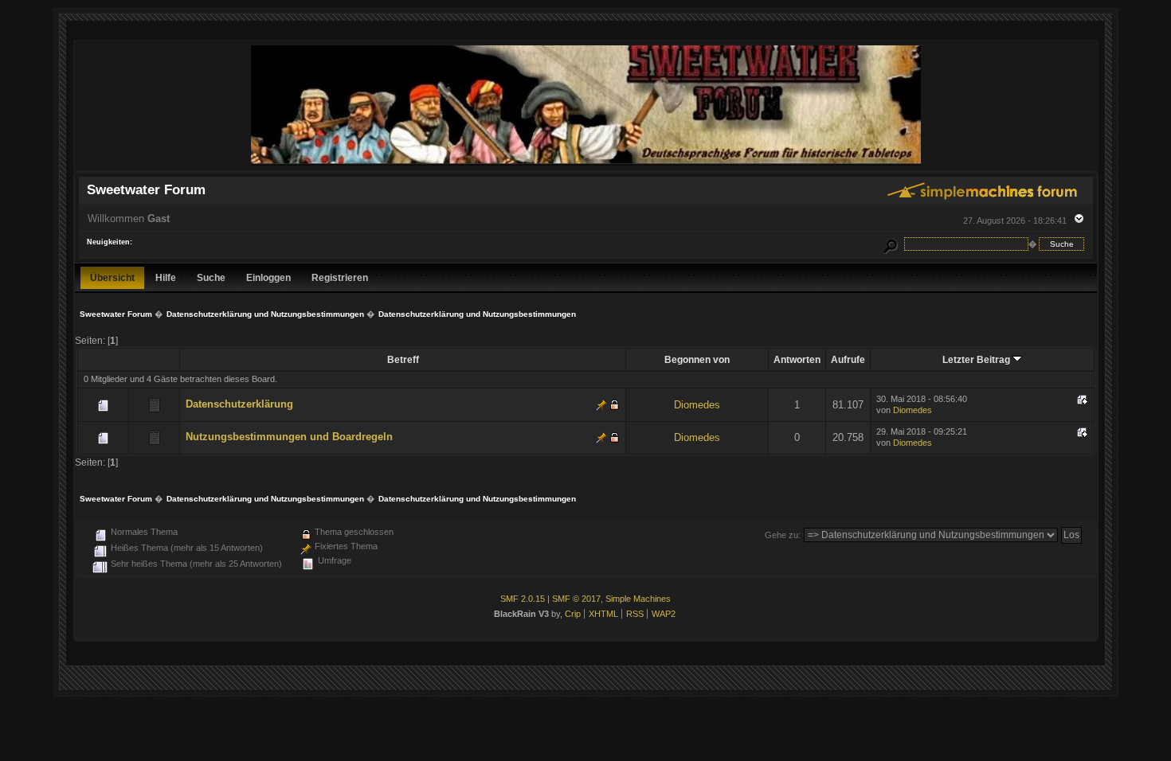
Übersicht (112, 277)
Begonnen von (697, 359)
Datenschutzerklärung (239, 404)
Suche (211, 277)
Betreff (403, 359)
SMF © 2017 (576, 598)
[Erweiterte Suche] (890, 244)
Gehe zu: (783, 535)
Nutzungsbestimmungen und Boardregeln (289, 437)
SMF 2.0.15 (522, 598)
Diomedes (697, 405)
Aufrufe (848, 359)
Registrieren (339, 277)
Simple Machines (638, 598)
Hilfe (165, 277)
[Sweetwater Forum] (585, 164)
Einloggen (268, 277)
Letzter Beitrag (977, 359)
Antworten (796, 359)
